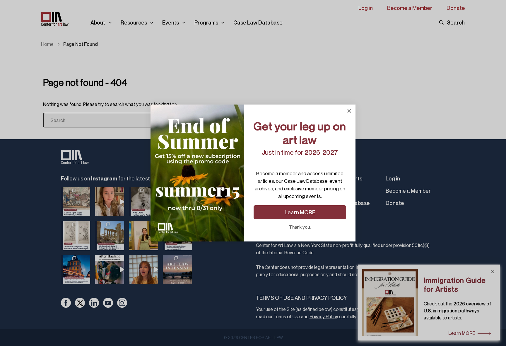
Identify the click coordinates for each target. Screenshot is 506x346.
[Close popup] (349, 111)
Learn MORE (300, 212)
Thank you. (300, 226)
